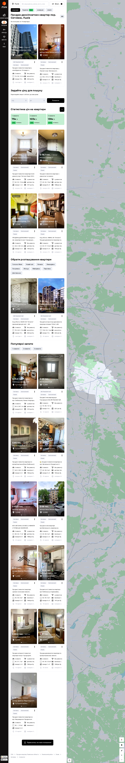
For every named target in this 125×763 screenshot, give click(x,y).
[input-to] (37, 100)
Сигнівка (16, 65)
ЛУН (12, 754)
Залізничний (24, 65)
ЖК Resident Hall (18, 62)
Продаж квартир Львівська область (27, 754)
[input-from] (19, 100)
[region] (96, 381)
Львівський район (47, 754)
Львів (42, 65)
